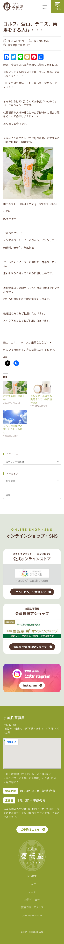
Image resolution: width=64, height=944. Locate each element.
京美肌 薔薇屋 (31, 671)
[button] (45, 7)
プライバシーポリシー (32, 915)
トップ (32, 884)
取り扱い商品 (41, 41)
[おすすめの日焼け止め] (15, 387)
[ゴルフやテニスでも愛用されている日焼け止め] (42, 387)
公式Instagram (37, 676)
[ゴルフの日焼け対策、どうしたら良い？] (15, 417)
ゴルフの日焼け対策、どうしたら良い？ (12, 429)
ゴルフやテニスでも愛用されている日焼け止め (41, 399)
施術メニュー (32, 899)
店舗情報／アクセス (32, 907)
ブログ (32, 892)
